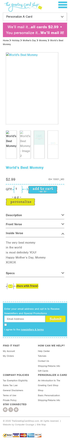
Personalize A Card (19, 17)
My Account (9, 351)
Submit (55, 319)
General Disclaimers (13, 390)
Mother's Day (29, 40)
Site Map (41, 424)
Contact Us (43, 361)
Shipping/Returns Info (49, 366)
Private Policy (10, 400)
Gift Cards (43, 370)
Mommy (43, 40)
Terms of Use (9, 395)
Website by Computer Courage (18, 424)
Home (6, 40)
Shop (40, 390)
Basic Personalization (49, 395)
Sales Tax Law (10, 385)
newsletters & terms (32, 329)
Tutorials (42, 355)
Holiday (16, 40)
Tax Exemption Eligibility (15, 380)
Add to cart (42, 190)
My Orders (8, 355)
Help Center (44, 351)
